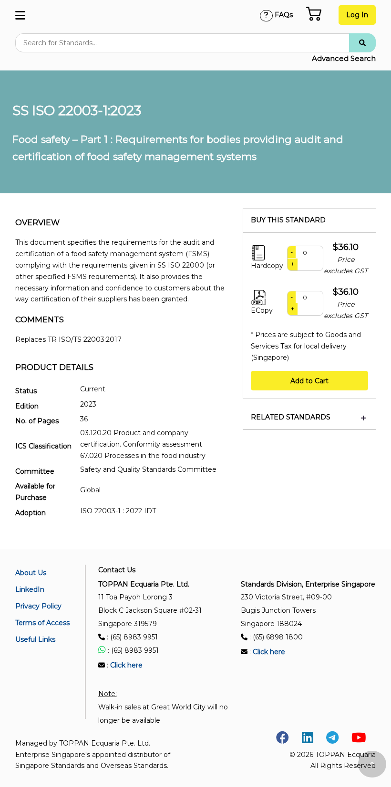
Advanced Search (344, 58)
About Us (30, 572)
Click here (126, 665)
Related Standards (290, 417)
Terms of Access (42, 622)
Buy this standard (288, 220)
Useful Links (35, 639)
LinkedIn (29, 589)
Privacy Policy (38, 606)
